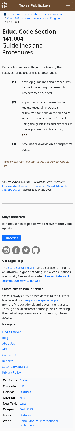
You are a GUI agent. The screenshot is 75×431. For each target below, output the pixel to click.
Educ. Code (30, 14)
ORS (30, 409)
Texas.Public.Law (34, 5)
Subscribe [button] (11, 238)
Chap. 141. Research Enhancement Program (34, 18)
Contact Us (9, 355)
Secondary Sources (15, 367)
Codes (24, 380)
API (4, 349)
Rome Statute (29, 421)
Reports (7, 361)
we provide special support (43, 300)
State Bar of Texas (20, 268)
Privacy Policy (11, 372)
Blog (5, 338)
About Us (8, 344)
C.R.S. (23, 386)
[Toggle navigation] (68, 5)
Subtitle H (59, 14)
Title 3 (45, 14)
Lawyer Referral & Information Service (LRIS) (36, 278)
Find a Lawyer (11, 332)
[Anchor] (58, 72)
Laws (23, 404)
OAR (23, 409)
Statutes (15, 14)
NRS (22, 398)
